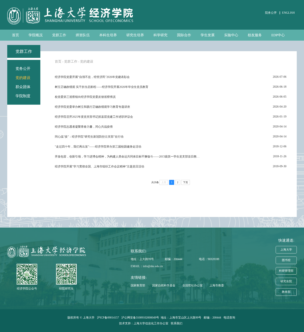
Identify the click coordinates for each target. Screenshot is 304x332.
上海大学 (286, 249)
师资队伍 (83, 35)
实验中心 (231, 35)
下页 (185, 182)
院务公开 (271, 12)
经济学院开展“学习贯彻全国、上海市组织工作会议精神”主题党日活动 (99, 166)
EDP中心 (278, 35)
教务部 (286, 291)
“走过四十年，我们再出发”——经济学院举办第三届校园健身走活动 (98, 146)
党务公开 (23, 69)
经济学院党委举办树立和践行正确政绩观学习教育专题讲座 (92, 106)
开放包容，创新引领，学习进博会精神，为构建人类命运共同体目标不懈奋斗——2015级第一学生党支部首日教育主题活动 (127, 156)
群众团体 (23, 87)
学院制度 (23, 96)
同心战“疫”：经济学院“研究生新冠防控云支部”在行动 (89, 136)
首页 (15, 35)
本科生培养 (108, 35)
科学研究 (160, 35)
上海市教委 (216, 285)
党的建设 (23, 78)
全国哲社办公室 (192, 285)
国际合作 (184, 35)
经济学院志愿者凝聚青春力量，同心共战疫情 (84, 126)
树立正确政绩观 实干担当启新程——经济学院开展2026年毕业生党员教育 (101, 86)
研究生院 (286, 281)
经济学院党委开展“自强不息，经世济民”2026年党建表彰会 (92, 77)
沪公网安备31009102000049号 (140, 317)
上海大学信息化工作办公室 (152, 323)
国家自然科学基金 (163, 285)
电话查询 (230, 317)
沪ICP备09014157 (108, 317)
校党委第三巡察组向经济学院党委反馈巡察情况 (85, 96)
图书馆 (286, 260)
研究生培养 (135, 35)
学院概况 (36, 35)
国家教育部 (138, 285)
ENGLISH (288, 12)
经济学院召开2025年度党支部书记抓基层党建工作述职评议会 (94, 116)
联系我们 (177, 323)
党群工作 (59, 35)
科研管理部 (286, 270)
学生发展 (208, 35)
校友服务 (255, 35)
